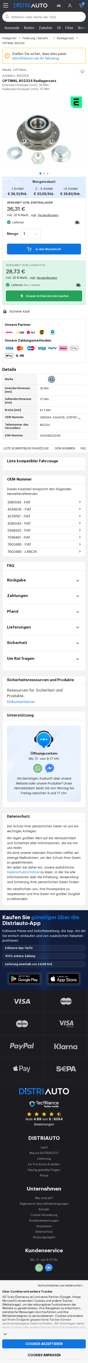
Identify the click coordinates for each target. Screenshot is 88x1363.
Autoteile (12, 27)
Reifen (29, 27)
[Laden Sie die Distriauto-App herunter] (24, 978)
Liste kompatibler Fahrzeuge (26, 448)
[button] (59, 5)
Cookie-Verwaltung (44, 1215)
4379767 (18, 516)
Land (44, 1147)
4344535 (19, 509)
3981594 (19, 502)
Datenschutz (44, 1231)
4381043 (19, 523)
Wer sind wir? (44, 1198)
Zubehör (46, 27)
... (79, 417)
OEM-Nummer (64, 448)
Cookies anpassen (44, 1355)
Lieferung (44, 1158)
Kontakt (44, 1209)
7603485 (19, 544)
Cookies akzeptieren (44, 1343)
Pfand (44, 1175)
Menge (12, 234)
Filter (69, 27)
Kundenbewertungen (44, 1220)
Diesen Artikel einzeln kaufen (47, 296)
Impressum (44, 1226)
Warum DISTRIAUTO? (44, 1153)
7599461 (18, 537)
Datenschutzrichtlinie (23, 872)
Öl (59, 27)
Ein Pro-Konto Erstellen (44, 1164)
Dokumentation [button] (21, 701)
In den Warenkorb (48, 249)
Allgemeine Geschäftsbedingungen (44, 1203)
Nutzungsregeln (44, 1237)
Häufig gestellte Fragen (44, 1170)
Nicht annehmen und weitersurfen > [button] (60, 1285)
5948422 (19, 530)
